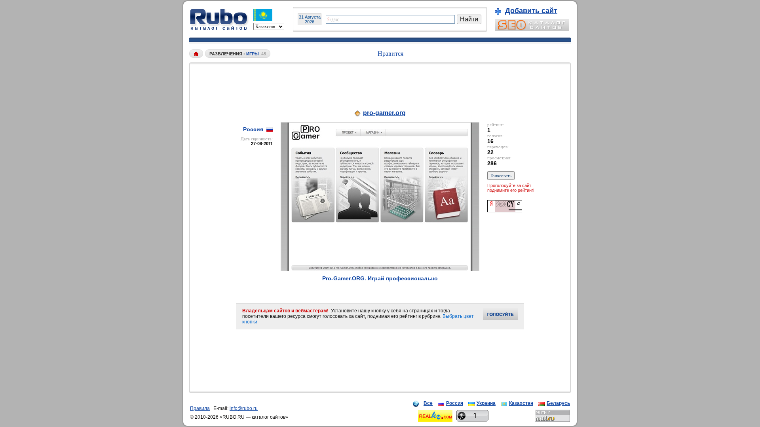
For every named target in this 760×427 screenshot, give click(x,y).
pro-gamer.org (384, 113)
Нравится (390, 53)
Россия (454, 403)
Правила (200, 408)
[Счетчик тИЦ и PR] (504, 210)
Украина (486, 403)
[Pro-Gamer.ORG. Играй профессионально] (380, 269)
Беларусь (558, 403)
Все (428, 403)
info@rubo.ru (244, 408)
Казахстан (521, 403)
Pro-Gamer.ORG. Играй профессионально (380, 278)
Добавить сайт (531, 11)
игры (252, 53)
